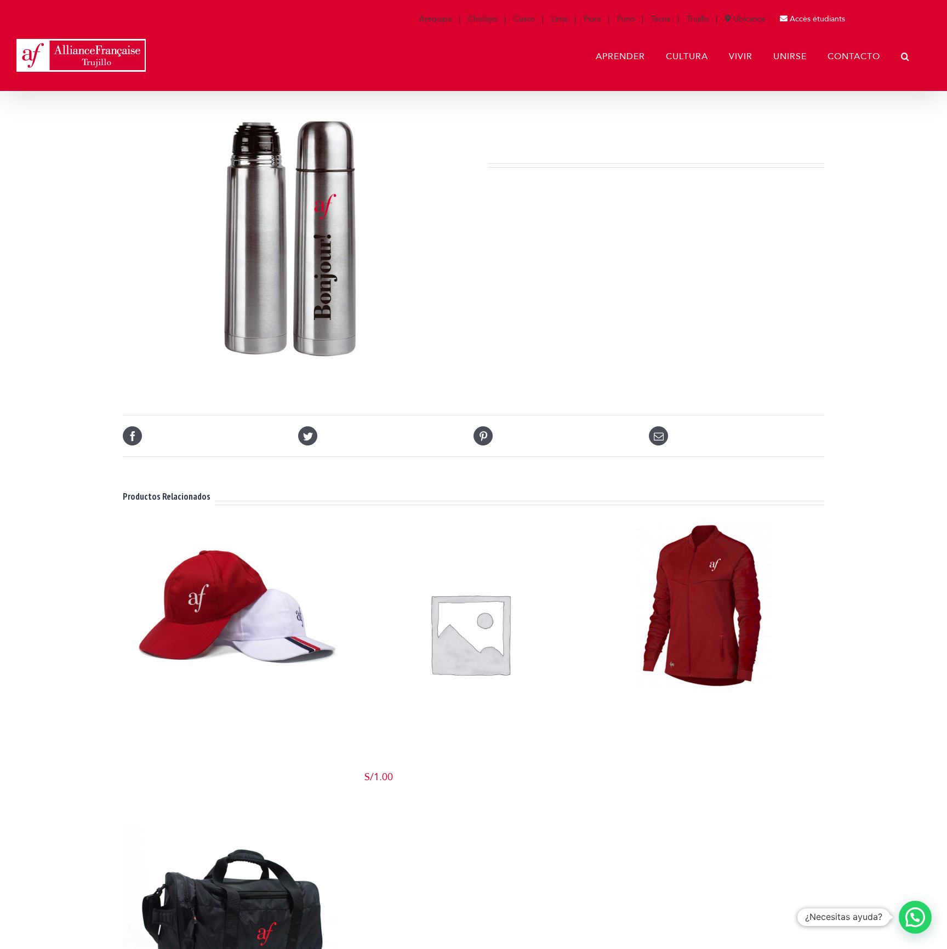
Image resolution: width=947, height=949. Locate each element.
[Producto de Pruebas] (469, 633)
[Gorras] (236, 584)
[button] (915, 917)
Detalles (240, 699)
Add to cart (388, 798)
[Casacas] (703, 584)
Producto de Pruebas (469, 764)
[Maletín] (236, 882)
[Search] (905, 56)
